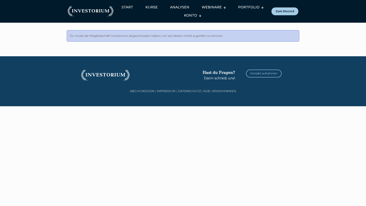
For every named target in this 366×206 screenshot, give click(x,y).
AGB (206, 91)
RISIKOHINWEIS (224, 91)
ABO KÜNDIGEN (142, 91)
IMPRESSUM (166, 91)
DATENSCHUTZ (189, 91)
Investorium (119, 36)
